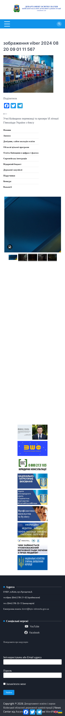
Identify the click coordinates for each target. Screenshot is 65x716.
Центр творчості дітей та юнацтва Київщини (32, 358)
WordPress (52, 712)
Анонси (6, 135)
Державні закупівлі (12, 169)
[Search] (59, 23)
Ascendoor (22, 712)
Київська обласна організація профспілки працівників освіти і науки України (32, 407)
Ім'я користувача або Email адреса (22, 657)
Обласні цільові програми (16, 147)
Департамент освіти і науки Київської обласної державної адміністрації (29, 706)
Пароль (7, 671)
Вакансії (7, 187)
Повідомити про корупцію (15, 642)
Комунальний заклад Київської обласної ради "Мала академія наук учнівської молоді (32, 305)
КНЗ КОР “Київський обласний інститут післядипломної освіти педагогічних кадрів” (32, 279)
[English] (56, 712)
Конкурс (7, 181)
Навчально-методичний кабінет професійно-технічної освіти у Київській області (32, 334)
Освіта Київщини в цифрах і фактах (21, 152)
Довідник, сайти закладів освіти (19, 141)
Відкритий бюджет (12, 164)
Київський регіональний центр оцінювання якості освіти (32, 380)
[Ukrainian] (60, 712)
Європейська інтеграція (15, 158)
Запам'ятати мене (16, 684)
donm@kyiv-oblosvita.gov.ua (35, 609)
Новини (7, 130)
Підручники (9, 175)
